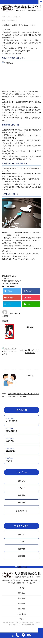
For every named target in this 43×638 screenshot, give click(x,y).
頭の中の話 (10, 441)
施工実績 (21, 502)
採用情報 (21, 603)
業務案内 (21, 593)
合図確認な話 (11, 451)
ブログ (21, 488)
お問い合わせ (21, 614)
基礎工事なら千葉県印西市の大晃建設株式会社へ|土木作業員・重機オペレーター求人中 (21, 581)
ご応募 (12, 256)
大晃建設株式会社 (14, 313)
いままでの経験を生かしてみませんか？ (30, 351)
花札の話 (29, 327)
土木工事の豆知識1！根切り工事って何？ (23, 394)
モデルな (29, 375)
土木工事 (17, 17)
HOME (21, 588)
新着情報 (21, 495)
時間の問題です (11, 431)
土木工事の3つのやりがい (17, 396)
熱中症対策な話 (11, 421)
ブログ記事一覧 (21, 511)
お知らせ (21, 481)
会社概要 (21, 608)
